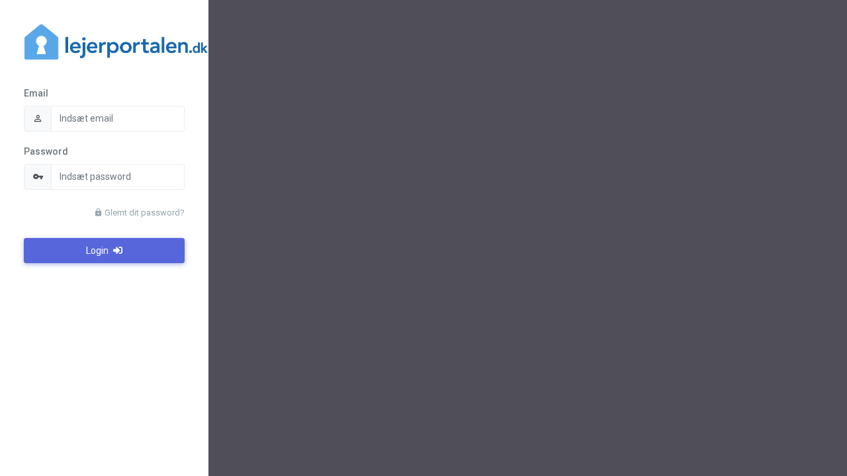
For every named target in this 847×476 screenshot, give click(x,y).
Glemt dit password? (144, 213)
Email (36, 93)
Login (98, 250)
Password (46, 151)
